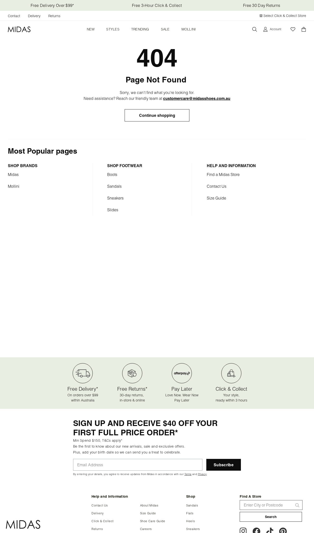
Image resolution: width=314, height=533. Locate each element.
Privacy (106, 195)
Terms (217, 191)
